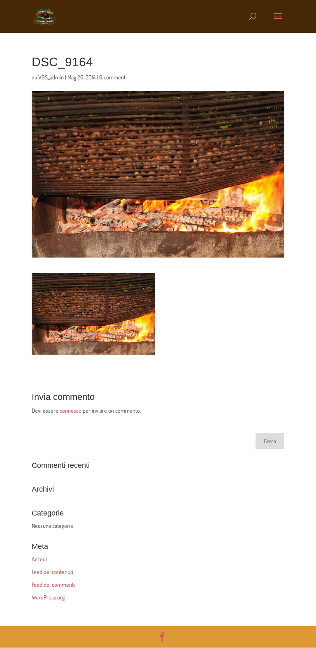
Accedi (39, 558)
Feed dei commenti (53, 584)
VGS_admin (51, 77)
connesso (70, 410)
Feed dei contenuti (52, 571)
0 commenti (113, 77)
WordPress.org (48, 597)
